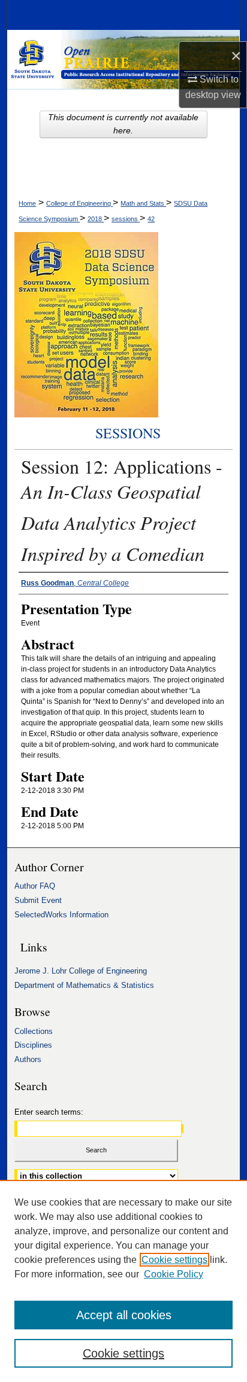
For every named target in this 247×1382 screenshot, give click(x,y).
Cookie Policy (173, 1274)
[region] (123, 1281)
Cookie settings (174, 1260)
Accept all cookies (123, 1315)
